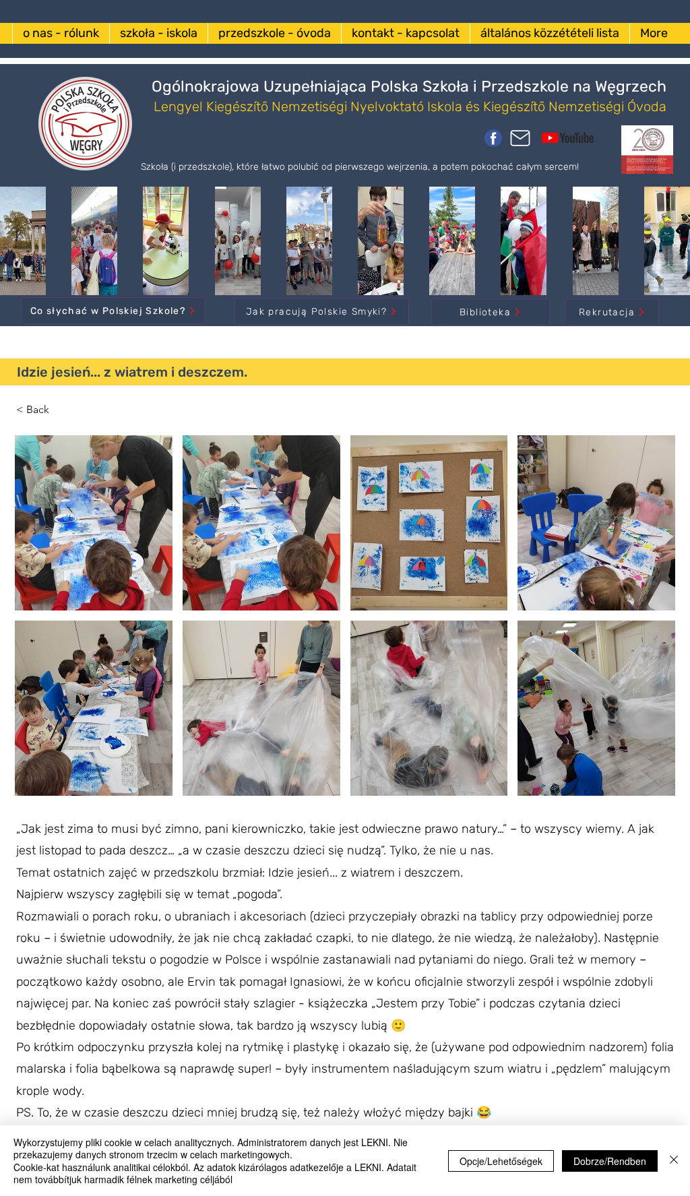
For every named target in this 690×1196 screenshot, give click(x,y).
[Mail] (520, 138)
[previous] (39, 623)
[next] (650, 623)
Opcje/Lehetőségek (501, 1161)
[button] (429, 708)
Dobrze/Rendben (609, 1161)
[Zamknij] (674, 1160)
